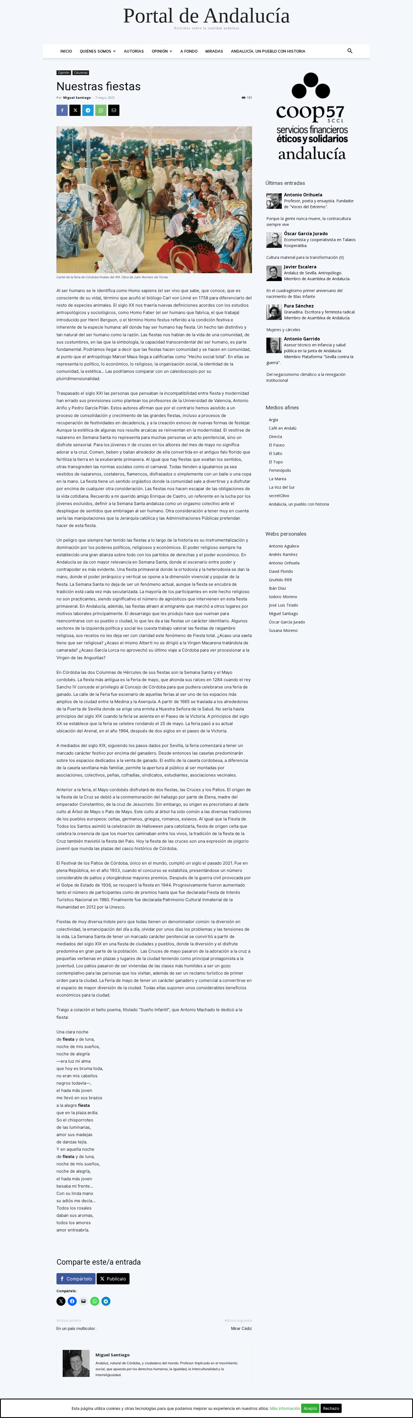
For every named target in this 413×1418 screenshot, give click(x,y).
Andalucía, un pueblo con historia (268, 51)
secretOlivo (279, 495)
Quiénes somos (95, 51)
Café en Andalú (282, 428)
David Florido (281, 571)
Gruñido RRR (280, 579)
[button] (350, 51)
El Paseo (277, 445)
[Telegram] (88, 110)
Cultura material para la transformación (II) (305, 257)
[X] (75, 110)
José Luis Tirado (283, 605)
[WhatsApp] (100, 110)
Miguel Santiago (77, 97)
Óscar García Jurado (287, 622)
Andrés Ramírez (283, 554)
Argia (273, 419)
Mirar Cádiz (241, 1328)
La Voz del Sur (282, 487)
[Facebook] (62, 110)
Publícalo (116, 1279)
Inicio (66, 51)
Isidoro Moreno (283, 596)
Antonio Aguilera (284, 546)
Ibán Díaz (277, 588)
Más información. (285, 1408)
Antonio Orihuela (284, 563)
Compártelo (79, 1279)
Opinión (160, 51)
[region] (311, 115)
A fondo (189, 51)
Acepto (310, 1408)
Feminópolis (280, 470)
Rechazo (331, 1408)
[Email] (113, 110)
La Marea (277, 478)
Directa (275, 436)
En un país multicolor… (76, 1328)
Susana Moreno (283, 630)
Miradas (214, 51)
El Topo (276, 462)
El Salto (275, 453)
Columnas (80, 73)
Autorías (134, 51)
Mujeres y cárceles (283, 329)
